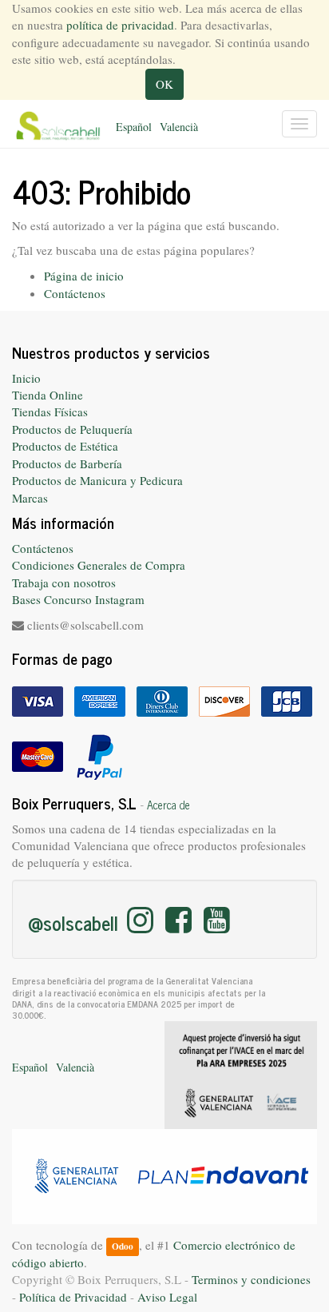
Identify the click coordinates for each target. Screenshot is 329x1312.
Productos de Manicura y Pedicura (97, 480)
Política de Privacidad (73, 1297)
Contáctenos (74, 293)
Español (134, 126)
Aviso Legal (167, 1297)
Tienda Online (47, 395)
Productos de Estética (65, 446)
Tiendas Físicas (50, 411)
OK (164, 84)
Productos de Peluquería (72, 429)
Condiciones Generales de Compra (98, 565)
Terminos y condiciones (251, 1279)
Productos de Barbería (67, 463)
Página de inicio (84, 276)
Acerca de (168, 804)
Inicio (26, 378)
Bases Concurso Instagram (78, 599)
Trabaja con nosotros (64, 582)
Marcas (30, 498)
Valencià (179, 126)
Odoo (122, 1246)
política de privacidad (120, 25)
